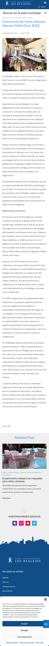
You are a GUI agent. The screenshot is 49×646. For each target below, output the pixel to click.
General (30, 18)
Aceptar (24, 624)
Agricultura (6, 18)
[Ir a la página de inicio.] (18, 3)
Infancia (17, 472)
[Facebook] (14, 523)
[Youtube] (27, 523)
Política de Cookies (12, 642)
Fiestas (24, 18)
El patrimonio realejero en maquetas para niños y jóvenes (22, 480)
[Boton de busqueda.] (45, 13)
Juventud (30, 472)
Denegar (24, 630)
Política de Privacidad (27, 642)
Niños (36, 472)
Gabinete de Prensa (10, 33)
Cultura (4, 472)
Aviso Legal (39, 642)
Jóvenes (23, 472)
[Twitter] (34, 523)
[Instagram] (21, 523)
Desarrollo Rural (15, 18)
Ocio (39, 472)
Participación (6, 475)
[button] (45, 599)
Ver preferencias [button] (24, 637)
